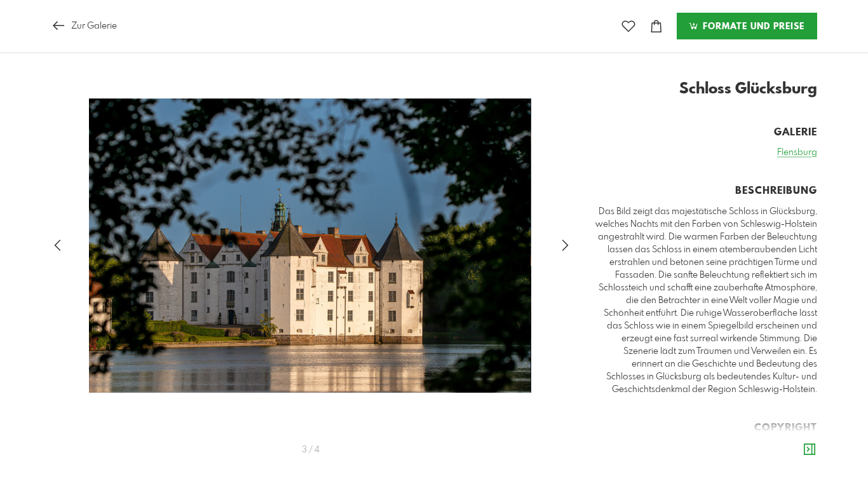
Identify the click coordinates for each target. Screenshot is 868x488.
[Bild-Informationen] (809, 450)
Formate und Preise (752, 26)
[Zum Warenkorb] (656, 26)
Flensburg (797, 152)
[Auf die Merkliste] (628, 26)
